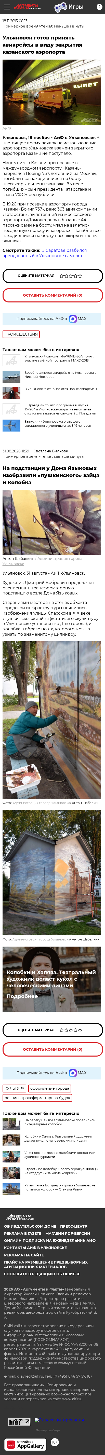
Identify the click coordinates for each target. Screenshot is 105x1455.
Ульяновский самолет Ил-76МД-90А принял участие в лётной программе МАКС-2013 (60, 358)
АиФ (7, 128)
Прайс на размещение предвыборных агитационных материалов (46, 1264)
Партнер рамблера (48, 1430)
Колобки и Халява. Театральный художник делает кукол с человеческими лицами (51, 979)
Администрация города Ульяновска (41, 803)
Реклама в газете (22, 1233)
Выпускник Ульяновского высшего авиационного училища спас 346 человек (57, 423)
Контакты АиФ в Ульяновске (35, 1247)
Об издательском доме (30, 1226)
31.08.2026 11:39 (16, 451)
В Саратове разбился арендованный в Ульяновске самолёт (45, 253)
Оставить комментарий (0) (52, 295)
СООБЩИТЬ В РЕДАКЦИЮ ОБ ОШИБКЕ (42, 1274)
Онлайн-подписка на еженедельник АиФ (50, 1240)
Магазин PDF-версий (67, 1233)
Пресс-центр (73, 1226)
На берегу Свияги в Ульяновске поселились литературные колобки (59, 1122)
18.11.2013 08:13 (15, 21)
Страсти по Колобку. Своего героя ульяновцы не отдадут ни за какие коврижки (61, 1171)
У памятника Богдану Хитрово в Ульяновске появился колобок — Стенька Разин (59, 1187)
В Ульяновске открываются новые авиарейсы (60, 389)
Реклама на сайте (24, 1255)
